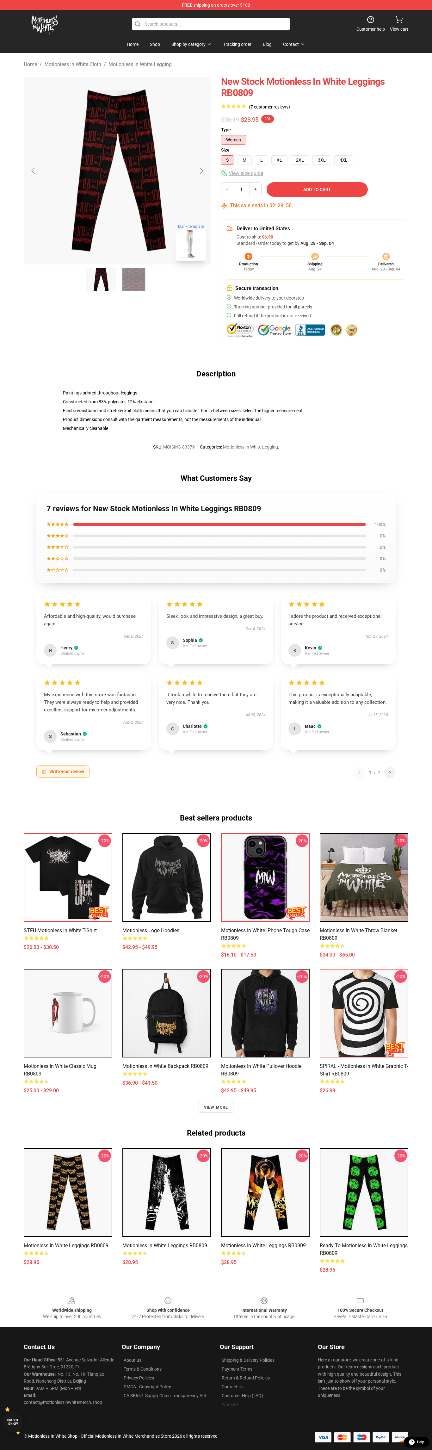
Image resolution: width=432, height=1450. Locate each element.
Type (226, 129)
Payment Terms (237, 1369)
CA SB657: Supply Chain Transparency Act (165, 1395)
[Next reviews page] (390, 772)
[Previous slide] (33, 170)
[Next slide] (201, 170)
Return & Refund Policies (246, 1377)
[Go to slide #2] (134, 279)
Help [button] (420, 1442)
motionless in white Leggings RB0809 (66, 1245)
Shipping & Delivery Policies (248, 1360)
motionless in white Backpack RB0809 (165, 1066)
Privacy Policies (139, 1377)
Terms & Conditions (143, 1369)
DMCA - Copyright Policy (147, 1386)
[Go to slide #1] (101, 279)
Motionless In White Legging (140, 64)
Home (30, 64)
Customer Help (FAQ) (242, 1395)
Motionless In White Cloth (72, 64)
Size (225, 149)
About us (132, 1360)
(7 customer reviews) (269, 106)
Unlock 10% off (12, 1422)
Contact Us (233, 1386)
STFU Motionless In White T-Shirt (60, 930)
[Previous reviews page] (359, 772)
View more (216, 1107)
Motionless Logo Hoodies (150, 930)
